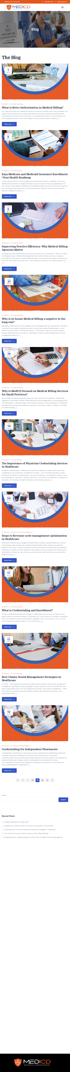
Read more (8, 124)
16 (42, 780)
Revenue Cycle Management (22, 532)
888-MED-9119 (49, 1)
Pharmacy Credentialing (20, 746)
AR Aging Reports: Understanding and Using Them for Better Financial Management (33, 837)
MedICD (6, 104)
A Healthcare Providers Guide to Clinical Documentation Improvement (28, 826)
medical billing (17, 104)
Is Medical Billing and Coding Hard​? (16, 822)
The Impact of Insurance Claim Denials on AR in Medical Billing (26, 833)
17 (47, 780)
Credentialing (17, 171)
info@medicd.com (62, 1)
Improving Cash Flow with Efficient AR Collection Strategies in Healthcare (30, 829)
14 (33, 780)
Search (4, 795)
